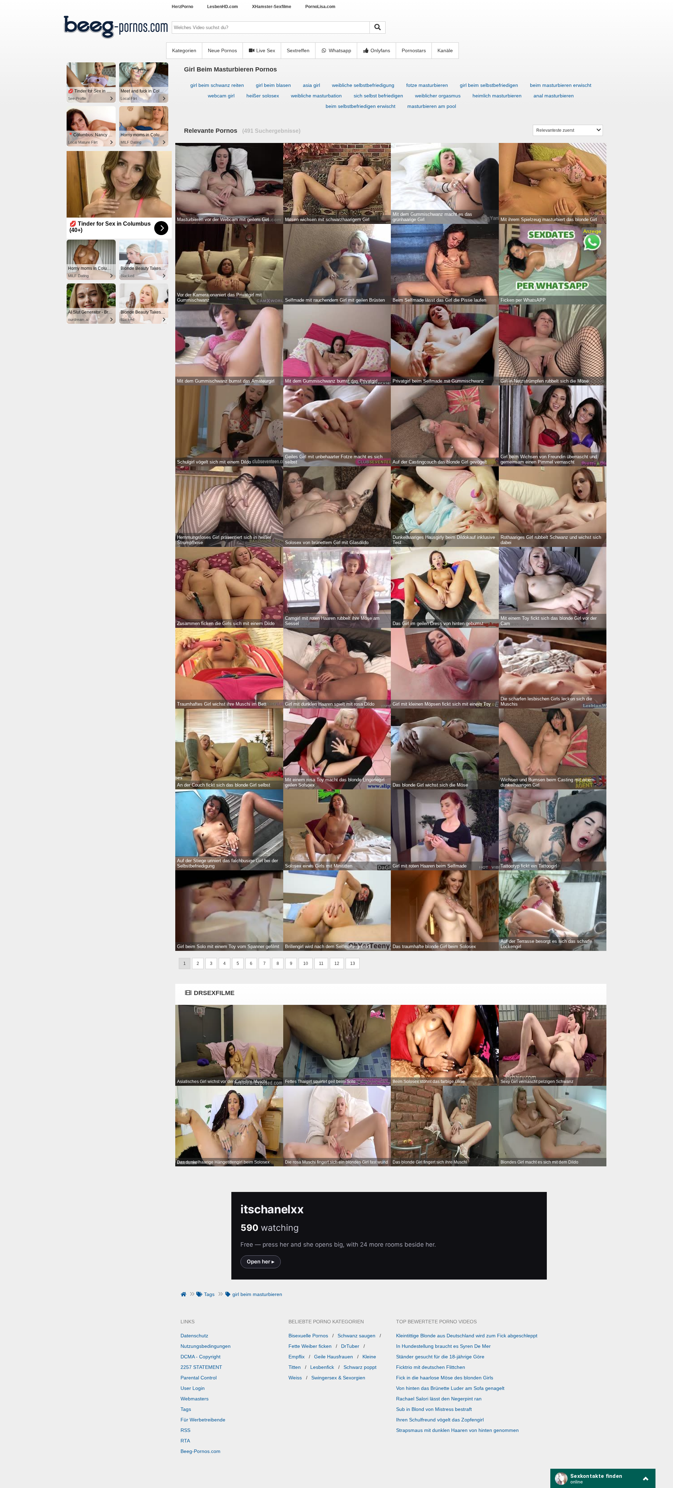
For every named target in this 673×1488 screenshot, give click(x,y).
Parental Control (199, 1377)
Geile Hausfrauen (333, 1356)
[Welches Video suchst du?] (378, 27)
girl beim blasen (273, 85)
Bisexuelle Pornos (308, 1335)
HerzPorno (182, 6)
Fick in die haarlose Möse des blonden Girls (444, 1377)
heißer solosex (262, 95)
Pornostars (414, 50)
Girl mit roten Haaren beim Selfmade (430, 866)
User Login (193, 1388)
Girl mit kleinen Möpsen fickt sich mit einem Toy (442, 704)
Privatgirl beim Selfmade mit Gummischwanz (438, 381)
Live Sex (265, 50)
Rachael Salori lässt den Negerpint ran (439, 1398)
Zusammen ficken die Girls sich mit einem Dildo (225, 623)
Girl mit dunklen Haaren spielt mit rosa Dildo (329, 704)
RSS (185, 1430)
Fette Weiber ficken (310, 1346)
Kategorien (184, 50)
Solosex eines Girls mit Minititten (318, 866)
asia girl (311, 85)
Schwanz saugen (356, 1335)
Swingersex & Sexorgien (338, 1377)
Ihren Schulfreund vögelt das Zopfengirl (440, 1419)
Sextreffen (298, 50)
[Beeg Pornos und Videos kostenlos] (115, 39)
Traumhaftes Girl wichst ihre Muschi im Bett (221, 704)
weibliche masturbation (316, 95)
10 (305, 963)
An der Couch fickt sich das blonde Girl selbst (223, 785)
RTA (185, 1441)
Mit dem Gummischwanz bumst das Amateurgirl (225, 381)
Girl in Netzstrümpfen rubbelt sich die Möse (545, 381)
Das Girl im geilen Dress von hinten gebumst (438, 623)
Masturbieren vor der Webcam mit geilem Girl (223, 219)
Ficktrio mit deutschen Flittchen (430, 1367)
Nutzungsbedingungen (206, 1346)
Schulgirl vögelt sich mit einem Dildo (214, 462)
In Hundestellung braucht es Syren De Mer (443, 1346)
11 (321, 963)
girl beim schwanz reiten (217, 85)
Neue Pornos (222, 50)
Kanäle (445, 50)
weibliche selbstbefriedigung (363, 85)
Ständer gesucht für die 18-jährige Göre (440, 1356)
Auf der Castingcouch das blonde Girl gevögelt (440, 462)
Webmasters (195, 1398)
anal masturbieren (553, 95)
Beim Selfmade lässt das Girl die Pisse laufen (439, 300)
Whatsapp (339, 50)
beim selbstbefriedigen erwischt (360, 106)
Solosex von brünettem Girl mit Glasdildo (326, 542)
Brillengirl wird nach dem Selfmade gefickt (327, 946)
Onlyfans (379, 50)
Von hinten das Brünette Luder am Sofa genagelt (450, 1388)
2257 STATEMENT (201, 1367)
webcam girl (221, 95)
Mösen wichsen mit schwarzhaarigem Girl (327, 219)
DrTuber (350, 1346)
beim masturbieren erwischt (560, 85)
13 (352, 963)
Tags (186, 1409)
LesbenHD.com (222, 6)
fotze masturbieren (427, 85)
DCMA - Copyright (200, 1356)
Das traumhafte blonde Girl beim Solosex (434, 946)
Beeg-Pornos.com (200, 1451)
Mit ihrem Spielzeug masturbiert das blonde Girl (549, 219)
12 (336, 963)
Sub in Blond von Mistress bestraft (434, 1409)
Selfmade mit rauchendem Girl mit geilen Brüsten (335, 300)
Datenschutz (194, 1335)
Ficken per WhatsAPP (523, 300)
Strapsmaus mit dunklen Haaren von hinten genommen (457, 1430)
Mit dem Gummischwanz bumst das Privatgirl (331, 381)
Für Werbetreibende (203, 1419)
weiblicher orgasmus (438, 95)
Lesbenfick (322, 1367)
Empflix (296, 1356)
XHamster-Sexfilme (271, 6)
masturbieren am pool (431, 106)
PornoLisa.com (320, 6)
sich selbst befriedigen (378, 95)
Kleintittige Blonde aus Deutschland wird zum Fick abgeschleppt (466, 1335)
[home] (184, 1294)
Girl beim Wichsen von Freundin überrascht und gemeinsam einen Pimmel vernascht (549, 459)
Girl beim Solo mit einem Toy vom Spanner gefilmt (228, 946)
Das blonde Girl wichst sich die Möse (430, 785)
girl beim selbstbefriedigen (489, 85)
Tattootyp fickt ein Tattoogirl (529, 866)
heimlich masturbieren (497, 95)
